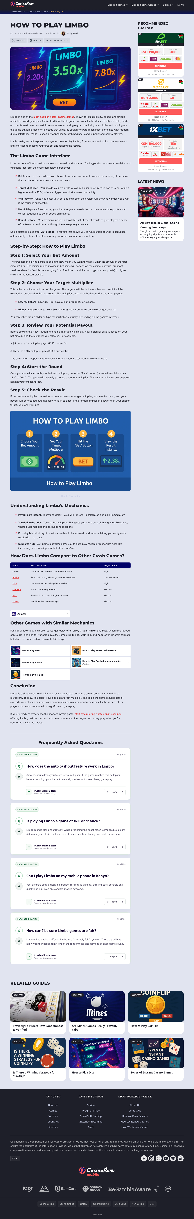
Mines (16, 601)
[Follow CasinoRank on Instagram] (151, 1158)
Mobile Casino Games (143, 4)
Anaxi (91, 1127)
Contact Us (135, 1110)
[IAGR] (28, 1189)
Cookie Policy (97, 1215)
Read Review (160, 70)
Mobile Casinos (116, 4)
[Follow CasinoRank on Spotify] (173, 1158)
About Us (134, 1105)
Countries (53, 1121)
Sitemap (53, 1127)
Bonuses (53, 1105)
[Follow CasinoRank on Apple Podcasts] (181, 1158)
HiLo (15, 595)
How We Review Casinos (135, 1121)
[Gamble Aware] (133, 1189)
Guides (167, 4)
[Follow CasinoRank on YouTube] (166, 1158)
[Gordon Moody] (92, 1189)
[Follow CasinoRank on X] (159, 1158)
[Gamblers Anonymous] (44, 1189)
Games (53, 1110)
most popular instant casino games (53, 116)
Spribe (91, 1105)
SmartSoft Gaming (91, 1116)
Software (53, 1116)
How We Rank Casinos (135, 1116)
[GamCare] (65, 1189)
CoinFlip (17, 589)
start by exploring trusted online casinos (98, 713)
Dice (15, 583)
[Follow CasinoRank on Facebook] (144, 1158)
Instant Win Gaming (90, 1121)
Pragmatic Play (91, 1110)
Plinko (16, 577)
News (180, 4)
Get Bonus (161, 66)
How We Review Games (134, 1127)
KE (13, 1158)
